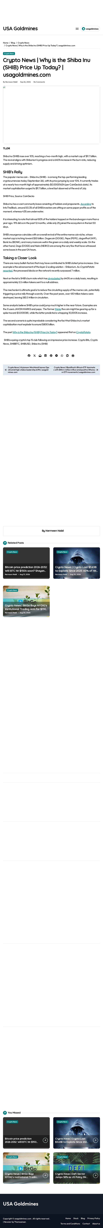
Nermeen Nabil (54, 530)
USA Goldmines (20, 28)
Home (68, 1218)
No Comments (39, 82)
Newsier (7, 1222)
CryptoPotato (83, 332)
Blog (83, 1218)
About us (96, 1223)
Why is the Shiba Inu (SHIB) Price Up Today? (35, 332)
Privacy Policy (93, 1218)
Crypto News (9, 54)
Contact (86, 1223)
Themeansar (20, 1222)
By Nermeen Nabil (10, 82)
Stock (75, 1218)
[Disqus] (51, 660)
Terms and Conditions (70, 1223)
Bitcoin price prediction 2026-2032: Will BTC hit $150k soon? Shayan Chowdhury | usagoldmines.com (26, 570)
